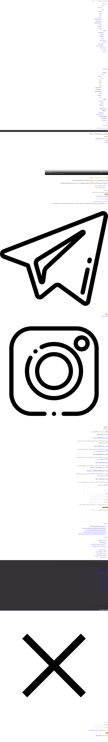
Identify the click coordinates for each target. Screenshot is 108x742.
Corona (100, 17)
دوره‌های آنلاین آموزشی (100, 45)
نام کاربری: (106, 724)
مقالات (102, 5)
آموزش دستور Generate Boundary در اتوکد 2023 (97, 470)
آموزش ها (104, 3)
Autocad (99, 11)
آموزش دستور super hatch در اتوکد (100, 454)
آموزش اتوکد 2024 (90, 203)
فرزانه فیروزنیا (95, 180)
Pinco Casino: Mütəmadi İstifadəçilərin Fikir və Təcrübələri (95, 530)
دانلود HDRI (102, 36)
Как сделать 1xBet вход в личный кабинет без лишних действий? (94, 528)
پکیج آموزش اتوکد (67, 203)
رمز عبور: (106, 727)
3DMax (100, 13)
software (102, 34)
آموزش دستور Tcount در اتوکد (82, 203)
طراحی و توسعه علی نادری (103, 609)
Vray (100, 15)
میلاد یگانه (58, 203)
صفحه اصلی (104, 576)
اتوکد (91, 177)
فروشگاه (104, 110)
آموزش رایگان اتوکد (73, 203)
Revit (100, 24)
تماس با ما (104, 49)
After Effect (99, 26)
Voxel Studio (102, 203)
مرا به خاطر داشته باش (103, 730)
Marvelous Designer (97, 22)
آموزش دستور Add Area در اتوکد (101, 446)
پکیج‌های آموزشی (101, 43)
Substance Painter (98, 87)
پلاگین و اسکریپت (101, 32)
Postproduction (98, 20)
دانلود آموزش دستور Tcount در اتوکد (102, 196)
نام (107, 496)
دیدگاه (107, 493)
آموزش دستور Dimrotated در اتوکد (100, 437)
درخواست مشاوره (103, 40)
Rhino (100, 28)
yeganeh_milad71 (98, 138)
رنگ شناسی (99, 7)
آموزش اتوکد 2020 (96, 203)
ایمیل (107, 499)
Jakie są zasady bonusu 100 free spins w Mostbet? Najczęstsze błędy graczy (92, 533)
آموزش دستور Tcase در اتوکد (102, 478)
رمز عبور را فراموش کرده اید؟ (93, 730)
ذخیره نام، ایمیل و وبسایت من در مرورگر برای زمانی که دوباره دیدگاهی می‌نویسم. (93, 504)
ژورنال (102, 38)
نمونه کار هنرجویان (103, 47)
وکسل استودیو (54, 203)
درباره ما (104, 51)
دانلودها (104, 30)
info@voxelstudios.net (102, 570)
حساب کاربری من (103, 582)
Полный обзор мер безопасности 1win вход (98, 526)
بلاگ (105, 578)
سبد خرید (104, 586)
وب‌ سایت (106, 501)
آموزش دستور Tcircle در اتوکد (101, 462)
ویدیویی (102, 9)
